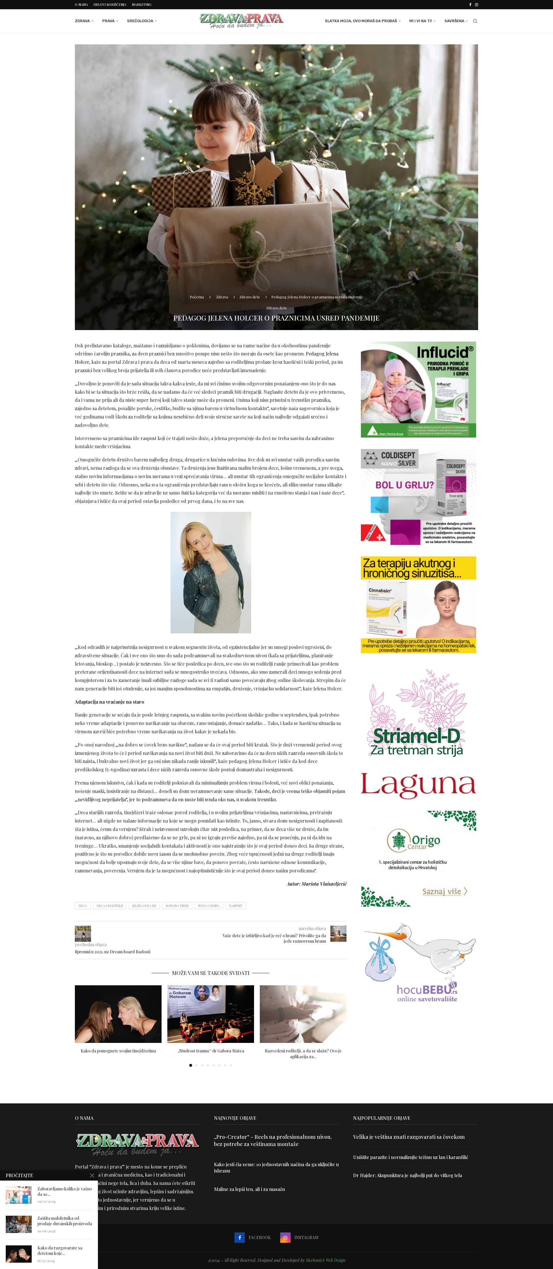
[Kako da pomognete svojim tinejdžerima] (118, 1014)
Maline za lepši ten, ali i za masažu (249, 1189)
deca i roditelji (110, 906)
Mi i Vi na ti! (420, 21)
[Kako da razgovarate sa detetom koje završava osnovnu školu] (19, 1254)
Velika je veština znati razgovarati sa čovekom (409, 1136)
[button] (83, 1026)
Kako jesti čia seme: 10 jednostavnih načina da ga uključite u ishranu (276, 1167)
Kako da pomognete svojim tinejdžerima (118, 1050)
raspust (236, 906)
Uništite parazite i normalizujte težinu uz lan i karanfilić (410, 1157)
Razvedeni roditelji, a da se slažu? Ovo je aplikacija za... (303, 1053)
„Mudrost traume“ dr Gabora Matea (210, 1050)
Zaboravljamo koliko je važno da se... (64, 1191)
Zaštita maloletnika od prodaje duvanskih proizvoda (64, 1221)
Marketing (141, 4)
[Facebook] (470, 4)
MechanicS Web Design (325, 1260)
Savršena (454, 21)
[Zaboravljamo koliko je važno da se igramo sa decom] (19, 1195)
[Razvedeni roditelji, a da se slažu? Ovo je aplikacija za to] (303, 1014)
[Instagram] (476, 4)
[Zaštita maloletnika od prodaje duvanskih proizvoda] (19, 1224)
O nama (81, 4)
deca (83, 906)
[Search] (475, 21)
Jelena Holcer (144, 906)
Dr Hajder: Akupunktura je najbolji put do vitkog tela (407, 1175)
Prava (108, 21)
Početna (197, 296)
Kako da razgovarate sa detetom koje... (59, 1250)
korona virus (177, 906)
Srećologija (140, 21)
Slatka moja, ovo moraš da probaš (361, 21)
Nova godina (208, 906)
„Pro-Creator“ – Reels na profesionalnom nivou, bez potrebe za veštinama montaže (273, 1140)
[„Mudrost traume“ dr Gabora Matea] (210, 1014)
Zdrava (82, 21)
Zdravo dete (249, 296)
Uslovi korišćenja (110, 4)
